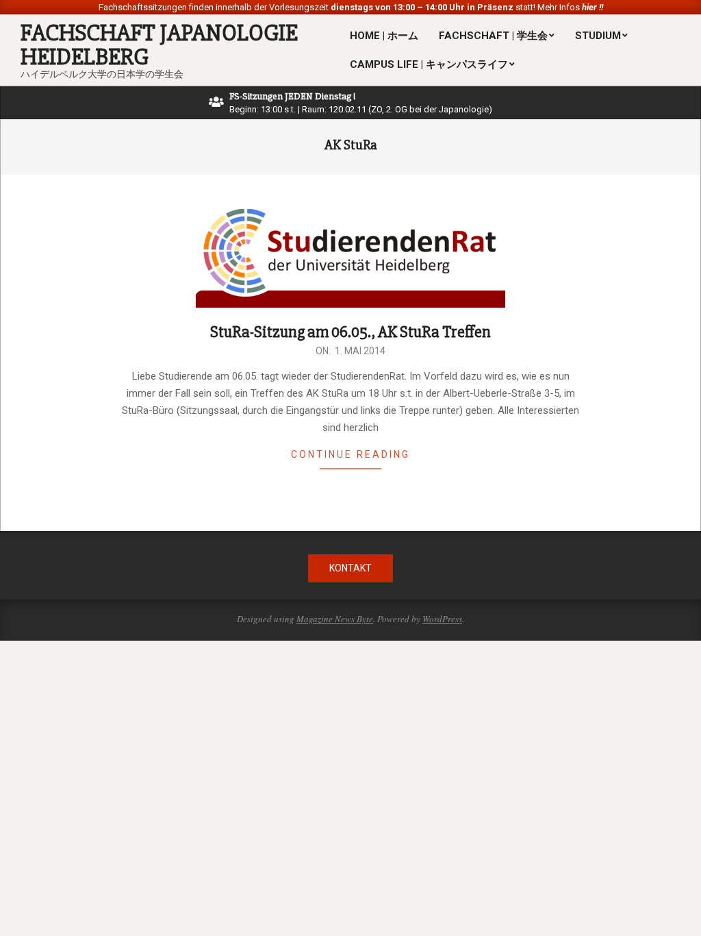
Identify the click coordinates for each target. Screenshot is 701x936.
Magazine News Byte (334, 619)
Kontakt (350, 568)
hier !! (591, 7)
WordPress (442, 619)
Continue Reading (350, 454)
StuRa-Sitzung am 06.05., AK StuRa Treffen (350, 332)
